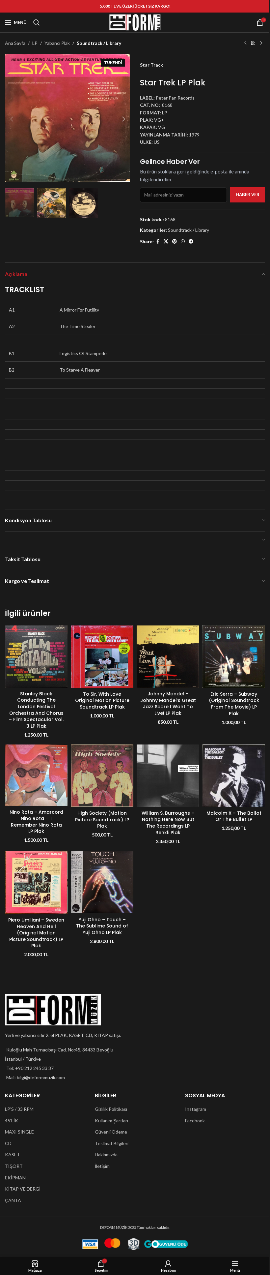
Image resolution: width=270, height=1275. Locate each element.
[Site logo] (135, 22)
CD (8, 1143)
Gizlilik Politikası (111, 1109)
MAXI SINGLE (19, 1132)
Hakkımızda (106, 1154)
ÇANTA (13, 1200)
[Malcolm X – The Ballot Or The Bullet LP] (233, 775)
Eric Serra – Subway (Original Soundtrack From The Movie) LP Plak (234, 704)
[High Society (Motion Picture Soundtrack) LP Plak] (102, 775)
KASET (12, 1154)
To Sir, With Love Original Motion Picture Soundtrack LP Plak (102, 700)
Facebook (195, 1120)
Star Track (151, 65)
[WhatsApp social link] (183, 241)
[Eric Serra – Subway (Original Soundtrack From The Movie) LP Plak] (233, 656)
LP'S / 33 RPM (19, 1109)
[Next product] (261, 43)
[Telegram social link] (191, 241)
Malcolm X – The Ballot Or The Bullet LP (233, 816)
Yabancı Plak (57, 43)
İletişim (102, 1166)
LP (35, 43)
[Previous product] (245, 43)
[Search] (36, 22)
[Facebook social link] (158, 241)
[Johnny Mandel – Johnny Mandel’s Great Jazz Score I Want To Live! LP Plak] (168, 656)
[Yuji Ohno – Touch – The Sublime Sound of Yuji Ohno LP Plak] (102, 882)
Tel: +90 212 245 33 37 (30, 1068)
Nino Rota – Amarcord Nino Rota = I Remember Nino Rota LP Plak (36, 822)
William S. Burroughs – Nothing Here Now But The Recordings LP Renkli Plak (168, 823)
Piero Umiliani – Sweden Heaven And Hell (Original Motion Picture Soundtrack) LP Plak (36, 933)
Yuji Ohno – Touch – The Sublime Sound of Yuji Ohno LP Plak (102, 926)
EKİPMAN (15, 1177)
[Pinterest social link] (174, 241)
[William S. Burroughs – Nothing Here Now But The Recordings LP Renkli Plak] (168, 775)
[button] (11, 119)
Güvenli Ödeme (111, 1132)
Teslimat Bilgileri (111, 1143)
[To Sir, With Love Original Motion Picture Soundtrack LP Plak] (102, 656)
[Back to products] (253, 43)
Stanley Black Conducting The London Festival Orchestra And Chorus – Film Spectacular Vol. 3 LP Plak (36, 709)
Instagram (195, 1109)
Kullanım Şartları (111, 1120)
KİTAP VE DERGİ (22, 1189)
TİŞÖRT (14, 1166)
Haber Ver (247, 194)
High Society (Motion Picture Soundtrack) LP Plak (102, 819)
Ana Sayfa (15, 43)
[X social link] (166, 241)
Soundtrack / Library (99, 43)
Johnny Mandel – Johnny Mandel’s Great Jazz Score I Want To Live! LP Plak (168, 703)
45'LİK (11, 1120)
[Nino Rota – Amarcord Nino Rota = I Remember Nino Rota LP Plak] (36, 775)
